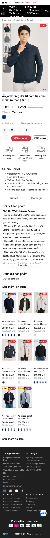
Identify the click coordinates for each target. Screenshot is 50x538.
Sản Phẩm (14, 10)
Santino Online (16, 16)
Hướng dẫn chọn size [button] (33, 123)
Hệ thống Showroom (34, 458)
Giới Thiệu (32, 13)
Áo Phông (30, 502)
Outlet (12, 7)
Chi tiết (13, 198)
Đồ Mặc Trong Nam (34, 511)
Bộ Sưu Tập (31, 7)
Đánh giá (37, 198)
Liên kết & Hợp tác (33, 467)
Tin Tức (13, 13)
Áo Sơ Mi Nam (32, 498)
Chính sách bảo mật (11, 498)
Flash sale (32, 3)
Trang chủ (6, 20)
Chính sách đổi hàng (11, 508)
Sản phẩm (18, 20)
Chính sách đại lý (33, 461)
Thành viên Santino (11, 511)
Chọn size (34, 10)
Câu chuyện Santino (34, 470)
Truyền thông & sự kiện (35, 464)
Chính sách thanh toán (12, 502)
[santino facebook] (3, 3)
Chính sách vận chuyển (12, 505)
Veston (29, 508)
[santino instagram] (6, 3)
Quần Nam (30, 505)
